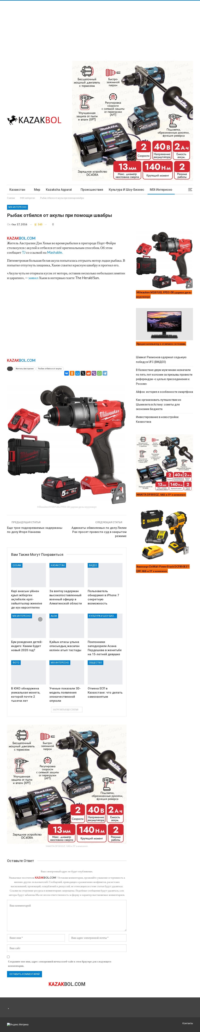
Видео (93, 565)
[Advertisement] (100, 28)
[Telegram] (105, 373)
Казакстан (17, 190)
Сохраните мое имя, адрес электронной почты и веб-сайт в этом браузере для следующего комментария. (59, 963)
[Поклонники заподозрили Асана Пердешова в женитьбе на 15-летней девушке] (105, 626)
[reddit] (88, 373)
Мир (37, 190)
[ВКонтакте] (66, 373)
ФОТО (15, 662)
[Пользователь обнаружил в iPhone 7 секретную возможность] (105, 575)
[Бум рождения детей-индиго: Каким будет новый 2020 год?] (28, 626)
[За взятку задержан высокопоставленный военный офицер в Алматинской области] (66, 575)
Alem (54, 616)
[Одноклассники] (72, 373)
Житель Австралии (25, 369)
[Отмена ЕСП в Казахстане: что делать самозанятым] (105, 672)
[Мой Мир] (77, 373)
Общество (95, 662)
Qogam (16, 565)
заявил (33, 278)
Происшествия (92, 190)
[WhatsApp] (99, 373)
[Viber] (94, 373)
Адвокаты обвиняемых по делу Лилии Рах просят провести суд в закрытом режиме (99, 532)
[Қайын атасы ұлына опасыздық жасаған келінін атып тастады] (66, 626)
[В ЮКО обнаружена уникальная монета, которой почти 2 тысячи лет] (28, 672)
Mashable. (55, 252)
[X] (83, 373)
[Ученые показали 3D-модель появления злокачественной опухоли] (66, 672)
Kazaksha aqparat (59, 190)
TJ (23, 252)
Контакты (187, 1023)
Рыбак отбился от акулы (50, 369)
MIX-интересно (161, 190)
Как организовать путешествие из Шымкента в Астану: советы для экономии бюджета (158, 404)
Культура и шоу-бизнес (126, 190)
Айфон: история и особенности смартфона (164, 391)
